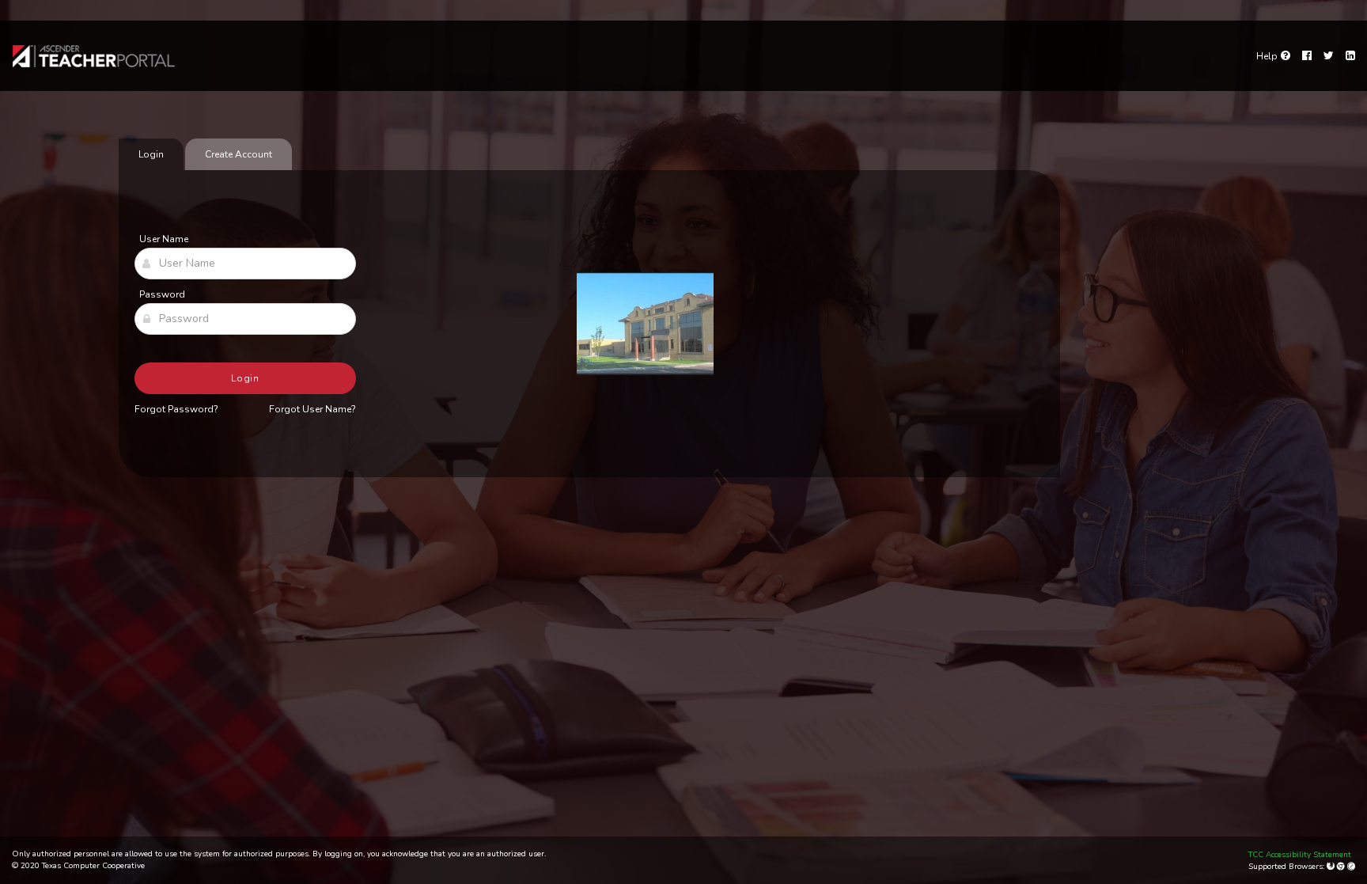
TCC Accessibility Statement (1299, 854)
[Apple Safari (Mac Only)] (1351, 866)
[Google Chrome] (1342, 866)
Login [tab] (151, 154)
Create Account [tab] (238, 154)
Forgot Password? (176, 409)
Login (245, 378)
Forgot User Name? (312, 409)
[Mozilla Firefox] (1332, 866)
